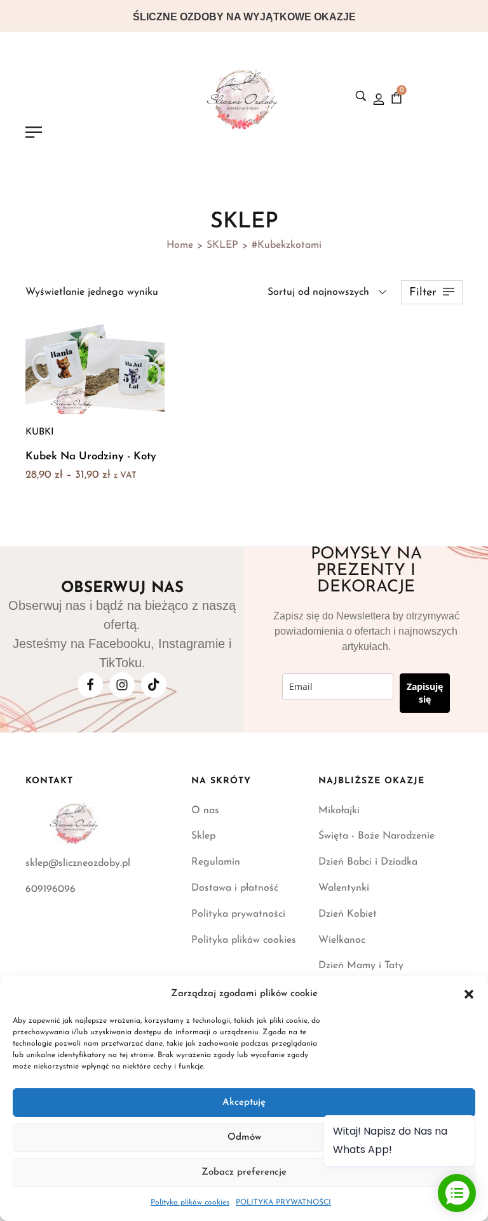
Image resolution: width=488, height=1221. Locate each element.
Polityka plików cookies (190, 1202)
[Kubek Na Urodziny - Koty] (95, 365)
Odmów (244, 1137)
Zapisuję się (425, 692)
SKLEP (222, 245)
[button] (469, 994)
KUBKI (39, 432)
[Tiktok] (153, 685)
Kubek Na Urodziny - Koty (90, 456)
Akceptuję (244, 1102)
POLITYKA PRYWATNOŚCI (283, 1202)
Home (179, 245)
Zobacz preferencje (244, 1172)
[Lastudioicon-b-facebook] (90, 685)
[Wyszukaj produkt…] (361, 96)
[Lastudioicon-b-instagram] (122, 685)
